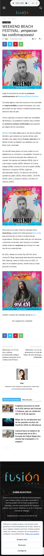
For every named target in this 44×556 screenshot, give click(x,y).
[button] (40, 8)
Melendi (5, 133)
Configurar (22, 551)
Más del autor (27, 400)
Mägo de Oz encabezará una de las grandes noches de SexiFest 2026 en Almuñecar (28, 422)
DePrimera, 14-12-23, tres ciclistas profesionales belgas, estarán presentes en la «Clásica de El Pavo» (11, 355)
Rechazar (22, 545)
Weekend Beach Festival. (28, 96)
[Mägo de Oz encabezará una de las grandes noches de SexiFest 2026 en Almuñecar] (8, 422)
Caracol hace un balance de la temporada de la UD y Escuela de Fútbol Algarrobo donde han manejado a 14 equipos (28, 436)
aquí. (35, 315)
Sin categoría (12, 19)
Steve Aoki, (36, 233)
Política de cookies (32, 534)
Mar (6, 39)
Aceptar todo (22, 539)
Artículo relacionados (11, 400)
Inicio (4, 19)
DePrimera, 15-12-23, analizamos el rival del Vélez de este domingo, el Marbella (32, 353)
